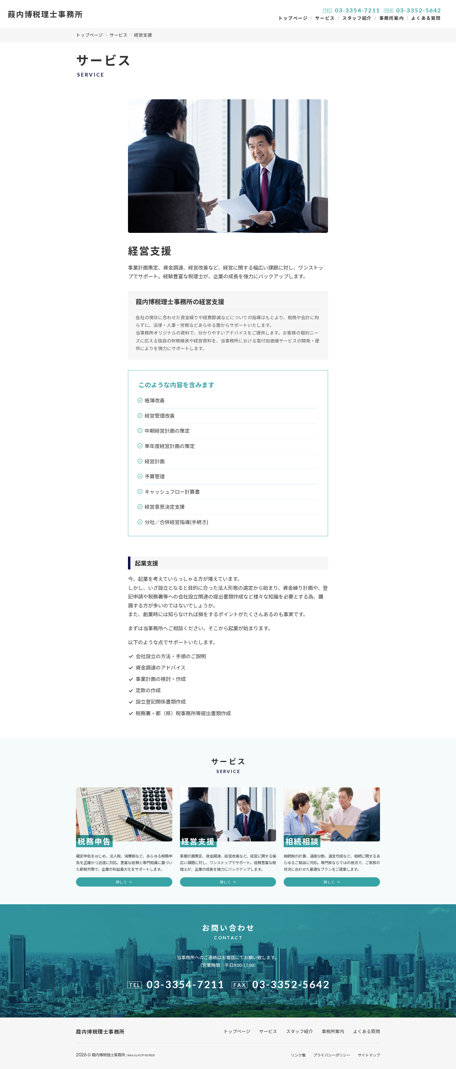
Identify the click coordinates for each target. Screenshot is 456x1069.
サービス (325, 18)
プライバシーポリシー (331, 1055)
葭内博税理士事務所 (108, 1054)
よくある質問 (426, 18)
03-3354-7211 (357, 10)
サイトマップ (369, 1055)
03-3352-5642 (418, 10)
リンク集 (298, 1055)
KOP (141, 1055)
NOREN (150, 1055)
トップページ (293, 18)
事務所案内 (391, 18)
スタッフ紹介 (357, 18)
